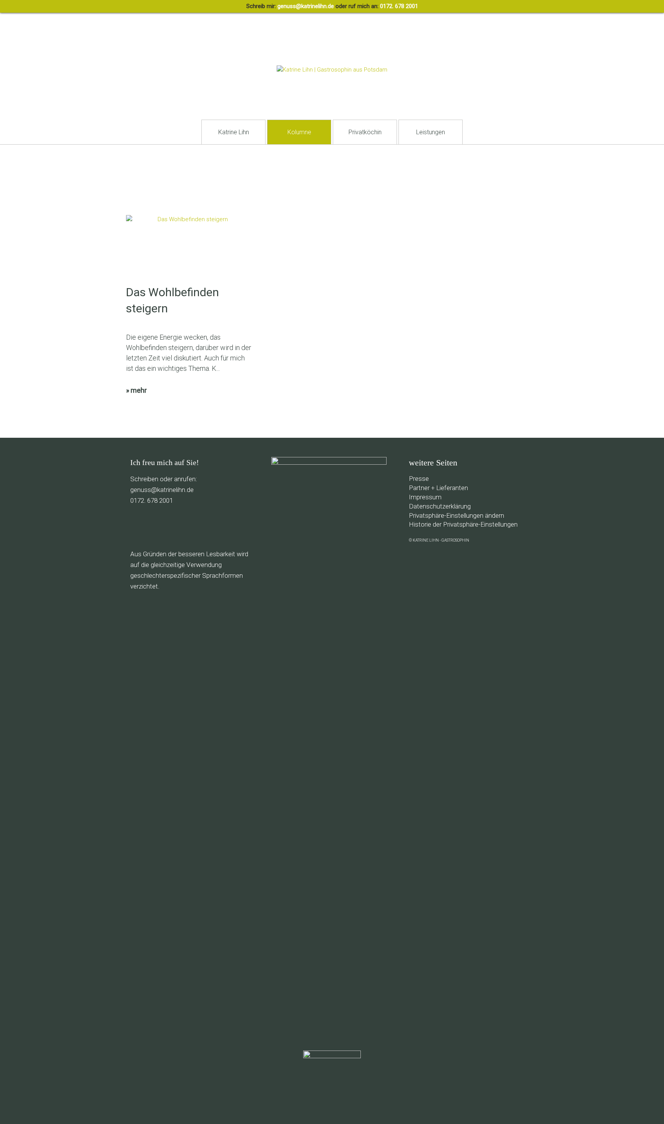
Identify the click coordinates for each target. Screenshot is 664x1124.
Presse (419, 478)
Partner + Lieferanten (438, 488)
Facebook (153, 527)
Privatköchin (365, 132)
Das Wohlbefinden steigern (172, 300)
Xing (240, 527)
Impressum (425, 497)
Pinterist (188, 527)
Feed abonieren (136, 527)
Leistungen (430, 132)
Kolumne (299, 132)
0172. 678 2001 (399, 6)
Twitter (171, 527)
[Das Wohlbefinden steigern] (189, 249)
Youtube (205, 527)
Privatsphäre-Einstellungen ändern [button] (456, 515)
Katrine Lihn (233, 132)
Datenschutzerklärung (440, 506)
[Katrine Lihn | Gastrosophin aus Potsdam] (332, 69)
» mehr (136, 390)
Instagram (223, 527)
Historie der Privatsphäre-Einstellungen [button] (463, 524)
